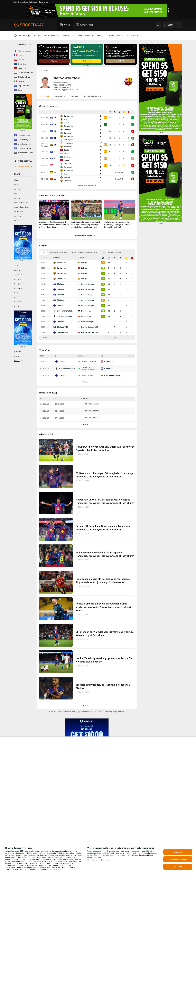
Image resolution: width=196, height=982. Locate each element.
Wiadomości (59, 96)
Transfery (74, 96)
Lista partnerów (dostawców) (99, 860)
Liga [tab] (43, 253)
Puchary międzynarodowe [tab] (84, 253)
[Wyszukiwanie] (158, 25)
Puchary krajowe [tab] (58, 253)
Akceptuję (178, 852)
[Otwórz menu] (179, 25)
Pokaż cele (177, 867)
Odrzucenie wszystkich (178, 859)
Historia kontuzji (92, 96)
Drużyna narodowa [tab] (111, 253)
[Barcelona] (128, 83)
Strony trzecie (55, 869)
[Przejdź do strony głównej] (30, 25)
